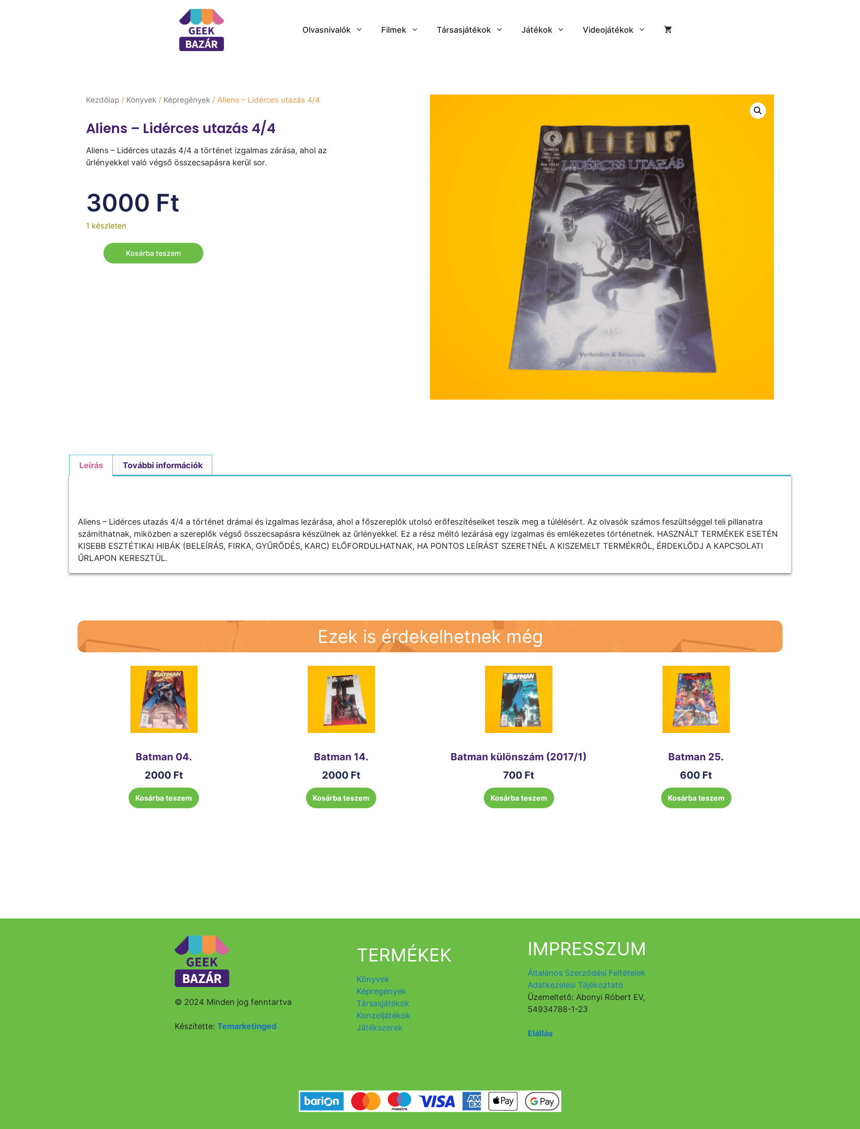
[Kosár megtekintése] (668, 30)
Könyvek (141, 99)
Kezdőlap (102, 99)
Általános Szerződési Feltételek (586, 973)
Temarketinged (246, 1026)
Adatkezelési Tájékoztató (575, 985)
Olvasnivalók (326, 29)
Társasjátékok (464, 29)
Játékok (536, 29)
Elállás (540, 1033)
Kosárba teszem (153, 253)
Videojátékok (608, 29)
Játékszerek (380, 1027)
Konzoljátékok (383, 1015)
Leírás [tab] (91, 465)
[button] (758, 111)
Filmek (393, 29)
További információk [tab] (162, 465)
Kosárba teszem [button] (163, 797)
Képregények (186, 99)
